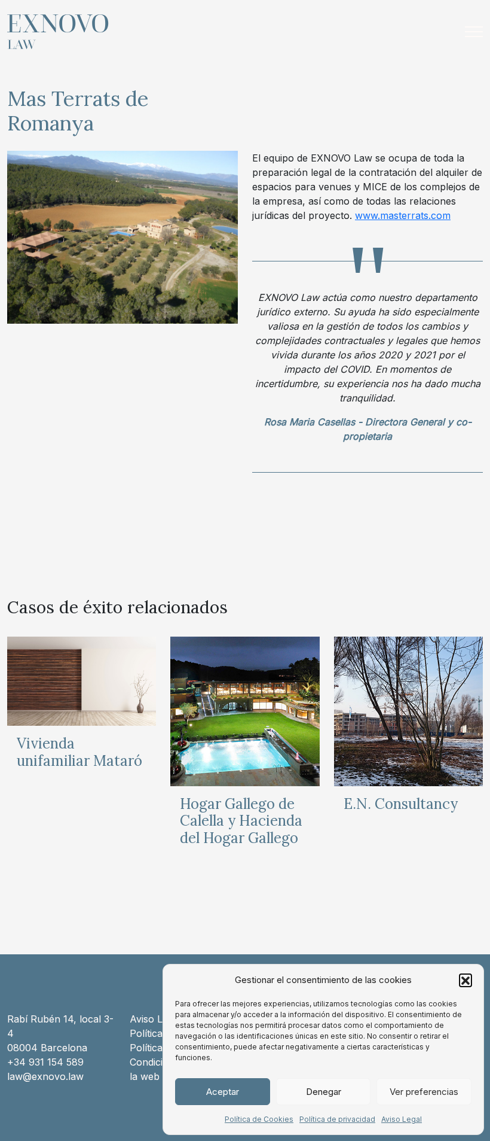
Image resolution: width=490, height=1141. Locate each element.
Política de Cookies (259, 1119)
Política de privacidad (337, 1119)
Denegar (323, 1091)
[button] (465, 980)
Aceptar (222, 1091)
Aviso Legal (401, 1119)
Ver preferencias (424, 1091)
